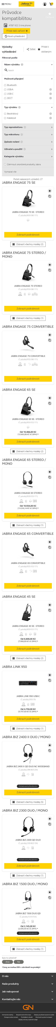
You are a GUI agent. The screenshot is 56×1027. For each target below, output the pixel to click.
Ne (18, 962)
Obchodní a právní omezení (43, 1017)
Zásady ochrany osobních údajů (28, 1020)
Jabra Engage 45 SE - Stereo (28, 626)
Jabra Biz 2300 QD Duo (28, 840)
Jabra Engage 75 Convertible (28, 356)
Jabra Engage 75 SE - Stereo (28, 212)
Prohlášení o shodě (26, 1017)
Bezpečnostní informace (23, 1015)
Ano (8, 962)
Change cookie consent (11, 1017)
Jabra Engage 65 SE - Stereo (28, 419)
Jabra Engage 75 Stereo (28, 286)
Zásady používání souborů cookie (44, 1015)
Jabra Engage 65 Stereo (28, 493)
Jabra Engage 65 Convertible (28, 563)
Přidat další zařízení (17, 30)
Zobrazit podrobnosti (28, 234)
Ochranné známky (7, 1015)
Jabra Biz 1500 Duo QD (28, 913)
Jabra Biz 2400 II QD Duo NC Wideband (28, 766)
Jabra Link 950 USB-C (28, 696)
